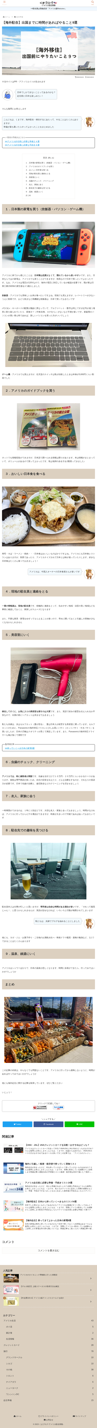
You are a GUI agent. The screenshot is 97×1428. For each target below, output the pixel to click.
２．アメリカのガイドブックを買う (40, 166)
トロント (49, 1376)
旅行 (48, 1351)
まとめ (28, 195)
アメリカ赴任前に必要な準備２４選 (22, 141)
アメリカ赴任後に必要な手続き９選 (22, 145)
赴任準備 (48, 1400)
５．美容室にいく (33, 177)
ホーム (18, 1416)
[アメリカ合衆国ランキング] (40, 1109)
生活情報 (49, 1339)
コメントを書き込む (48, 1250)
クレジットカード (48, 1345)
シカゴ (49, 1364)
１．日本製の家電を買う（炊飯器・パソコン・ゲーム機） (48, 163)
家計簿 (49, 1333)
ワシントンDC (49, 1394)
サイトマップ (80, 1416)
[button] (89, 762)
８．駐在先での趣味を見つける (38, 188)
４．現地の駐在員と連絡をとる (38, 174)
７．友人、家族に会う (34, 184)
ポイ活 (49, 1327)
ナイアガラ (49, 1382)
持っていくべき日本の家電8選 (20, 748)
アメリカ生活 (48, 1321)
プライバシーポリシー (49, 1416)
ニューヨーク (49, 1388)
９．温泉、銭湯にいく (34, 192)
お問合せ (49, 1420)
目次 (45, 158)
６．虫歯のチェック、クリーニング (40, 181)
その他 (49, 1370)
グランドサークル (49, 1357)
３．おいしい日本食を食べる (37, 170)
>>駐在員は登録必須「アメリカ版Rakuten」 (48, 9)
